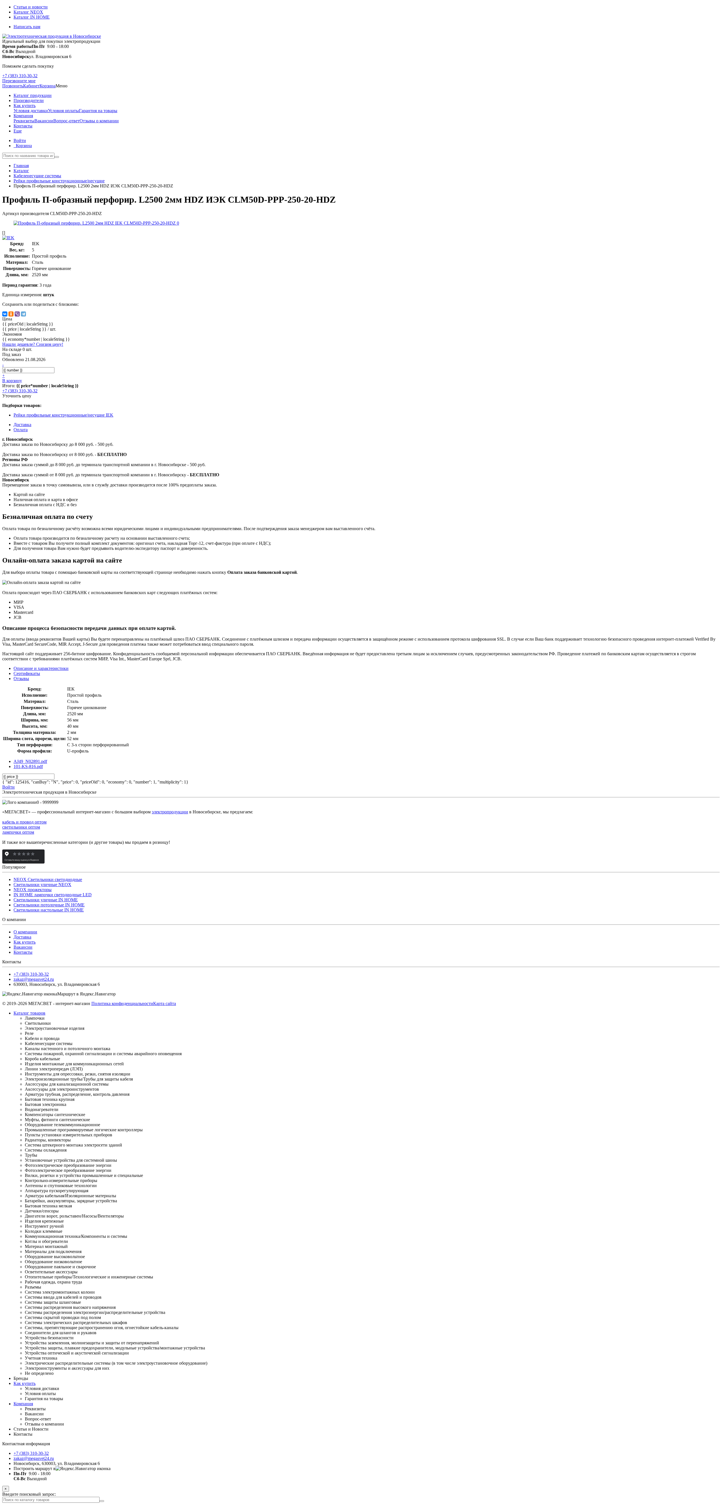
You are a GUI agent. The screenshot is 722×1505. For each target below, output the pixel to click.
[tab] (27, 673)
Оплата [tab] (21, 429)
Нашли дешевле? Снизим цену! (32, 344)
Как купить (25, 942)
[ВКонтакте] (4, 314)
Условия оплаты (63, 110)
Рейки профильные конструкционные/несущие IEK (63, 415)
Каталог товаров (29, 1013)
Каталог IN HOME (32, 17)
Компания (23, 1403)
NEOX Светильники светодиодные (48, 879)
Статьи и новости (31, 7)
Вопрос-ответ (66, 120)
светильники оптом (21, 827)
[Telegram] (23, 314)
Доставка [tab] (22, 424)
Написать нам (27, 26)
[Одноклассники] (11, 314)
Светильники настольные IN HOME (49, 910)
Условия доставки (31, 110)
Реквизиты (24, 120)
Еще (18, 131)
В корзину (12, 380)
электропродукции (170, 811)
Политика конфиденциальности (122, 1003)
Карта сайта (164, 1003)
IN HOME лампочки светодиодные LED (53, 894)
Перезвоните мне (19, 80)
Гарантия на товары (98, 110)
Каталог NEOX (28, 12)
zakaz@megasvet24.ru (34, 979)
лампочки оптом (18, 832)
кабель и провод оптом (24, 822)
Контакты (23, 952)
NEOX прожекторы (33, 889)
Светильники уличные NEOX (42, 884)
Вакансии (43, 120)
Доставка (22, 937)
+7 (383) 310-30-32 (20, 75)
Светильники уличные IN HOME (46, 899)
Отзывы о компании (99, 120)
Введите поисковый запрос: (29, 1494)
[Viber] (17, 314)
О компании (25, 931)
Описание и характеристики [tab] (41, 668)
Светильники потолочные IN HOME (49, 904)
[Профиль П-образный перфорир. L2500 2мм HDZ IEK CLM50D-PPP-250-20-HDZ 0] (96, 223)
